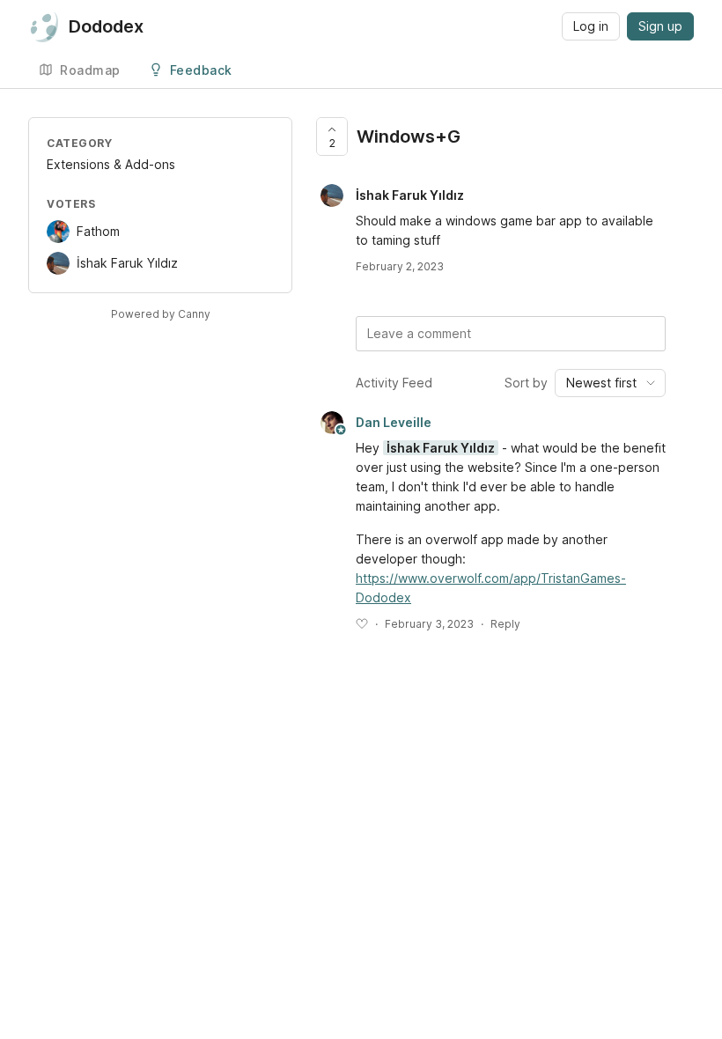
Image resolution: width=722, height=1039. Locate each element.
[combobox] (610, 383)
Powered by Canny (160, 314)
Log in (590, 25)
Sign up (660, 25)
